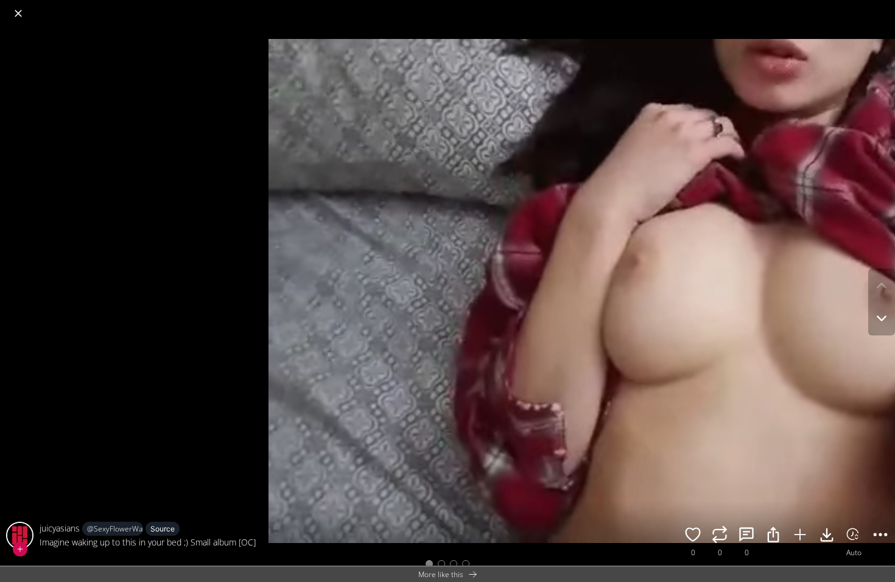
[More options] (880, 536)
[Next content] (881, 318)
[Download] (826, 536)
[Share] (773, 536)
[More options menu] (882, 7)
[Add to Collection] (800, 536)
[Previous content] (881, 285)
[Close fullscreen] (18, 13)
